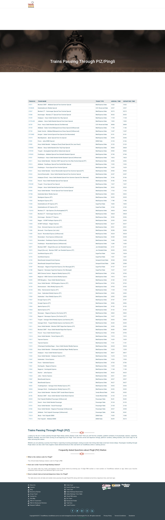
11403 (30, 220)
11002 (30, 200)
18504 (30, 389)
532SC (31, 399)
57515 (30, 402)
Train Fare (69, 503)
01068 (30, 114)
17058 (30, 303)
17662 (30, 369)
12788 (30, 270)
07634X (31, 184)
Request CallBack (34, 505)
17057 (30, 300)
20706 (30, 396)
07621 (30, 171)
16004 (30, 276)
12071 (30, 247)
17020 (30, 296)
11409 (30, 233)
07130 (30, 131)
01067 (30, 111)
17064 (30, 310)
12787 (30, 267)
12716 (30, 257)
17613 (30, 333)
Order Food (69, 485)
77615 (30, 419)
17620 (30, 349)
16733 (30, 286)
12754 (30, 263)
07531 (30, 157)
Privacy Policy (108, 515)
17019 (30, 293)
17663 (30, 372)
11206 (30, 217)
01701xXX (32, 121)
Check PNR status (71, 496)
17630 (30, 356)
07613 (30, 164)
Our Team (69, 498)
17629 (30, 353)
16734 (30, 290)
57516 (30, 405)
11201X (31, 210)
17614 (30, 336)
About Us (32, 485)
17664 (30, 376)
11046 (30, 207)
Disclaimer (132, 515)
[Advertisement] (51, 12)
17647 (30, 359)
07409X (31, 147)
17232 (30, 316)
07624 (30, 177)
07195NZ (31, 134)
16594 (30, 283)
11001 (30, 197)
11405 (30, 227)
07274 (30, 138)
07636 (30, 187)
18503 (30, 386)
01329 (30, 118)
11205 (30, 214)
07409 (30, 144)
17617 (30, 339)
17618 (30, 343)
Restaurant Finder (71, 500)
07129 (30, 128)
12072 (30, 250)
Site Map (32, 498)
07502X (31, 154)
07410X (31, 151)
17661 (30, 366)
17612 (30, 329)
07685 (30, 190)
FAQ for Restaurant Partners (38, 503)
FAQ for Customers (35, 500)
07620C (31, 167)
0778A (31, 194)
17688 (30, 382)
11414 (30, 243)
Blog (31, 489)
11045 (30, 204)
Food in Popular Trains (72, 487)
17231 (30, 313)
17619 (30, 346)
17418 (30, 323)
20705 (30, 392)
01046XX (31, 108)
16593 (30, 280)
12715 (30, 253)
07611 (30, 161)
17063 (30, 306)
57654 (30, 412)
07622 (30, 174)
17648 (30, 362)
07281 (30, 141)
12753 (30, 260)
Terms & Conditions (120, 515)
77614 (30, 415)
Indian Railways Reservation (74, 491)
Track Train (69, 489)
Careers (32, 487)
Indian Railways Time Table (74, 494)
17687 (30, 379)
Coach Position (70, 505)
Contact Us (32, 496)
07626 (30, 181)
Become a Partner (35, 491)
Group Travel (33, 494)
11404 (30, 224)
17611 (30, 326)
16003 (30, 273)
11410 (30, 237)
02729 (30, 124)
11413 (30, 240)
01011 (30, 104)
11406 (30, 230)
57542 (30, 409)
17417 (30, 319)
